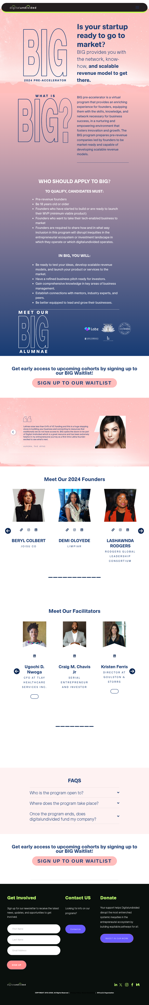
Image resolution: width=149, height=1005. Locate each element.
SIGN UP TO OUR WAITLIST (74, 383)
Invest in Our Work (116, 938)
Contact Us (75, 929)
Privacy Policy (75, 993)
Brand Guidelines (88, 993)
